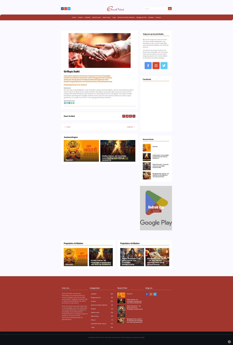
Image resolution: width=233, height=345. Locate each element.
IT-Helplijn (142, 337)
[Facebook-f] (62, 8)
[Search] (170, 8)
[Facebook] (65, 103)
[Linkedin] (69, 103)
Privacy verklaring (126, 337)
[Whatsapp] (71, 103)
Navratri (69, 160)
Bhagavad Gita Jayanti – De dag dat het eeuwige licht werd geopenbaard (161, 175)
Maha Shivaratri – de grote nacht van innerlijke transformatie (160, 166)
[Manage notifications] (229, 341)
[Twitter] (69, 8)
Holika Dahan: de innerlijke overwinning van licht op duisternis (114, 158)
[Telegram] (74, 103)
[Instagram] (65, 8)
